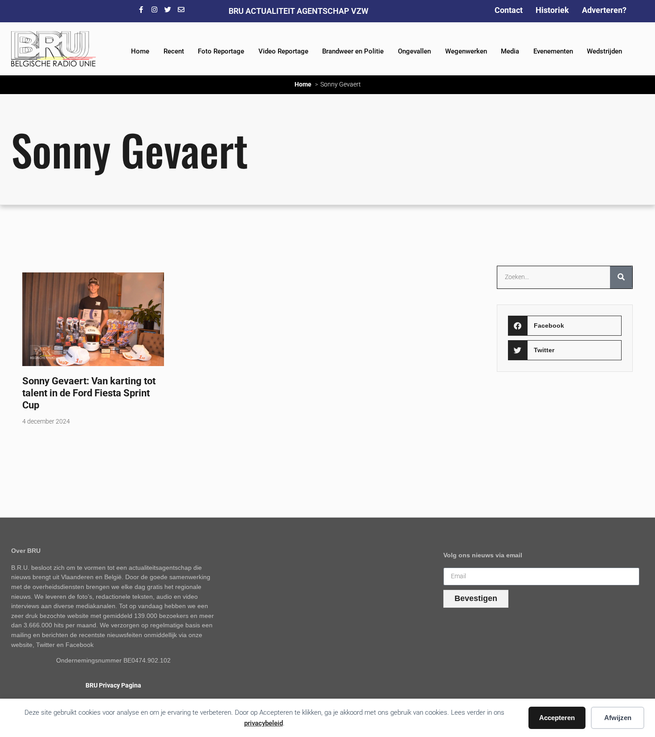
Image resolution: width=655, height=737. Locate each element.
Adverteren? (604, 10)
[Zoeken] (621, 277)
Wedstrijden (604, 51)
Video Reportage (283, 51)
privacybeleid (263, 723)
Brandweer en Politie (353, 51)
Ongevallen (414, 51)
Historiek (552, 10)
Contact (509, 10)
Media (510, 51)
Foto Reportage (221, 51)
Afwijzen (617, 717)
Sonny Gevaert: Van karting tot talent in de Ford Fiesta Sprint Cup (89, 393)
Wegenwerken (466, 51)
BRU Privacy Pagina (113, 685)
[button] (564, 326)
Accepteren (557, 717)
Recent (174, 51)
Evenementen (553, 51)
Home (140, 51)
